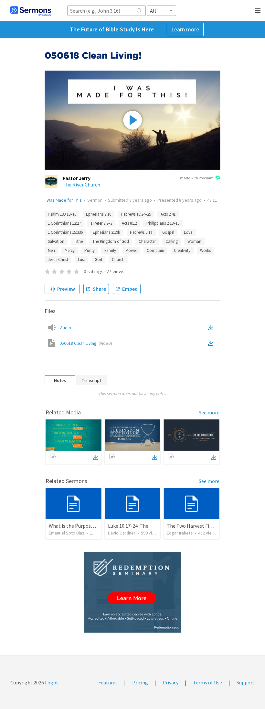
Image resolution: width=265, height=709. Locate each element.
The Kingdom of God (110, 241)
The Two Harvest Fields (192, 526)
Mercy (70, 250)
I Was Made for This (63, 200)
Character (147, 241)
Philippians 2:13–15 (162, 223)
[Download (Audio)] (212, 327)
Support (246, 682)
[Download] (95, 457)
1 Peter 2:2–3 (101, 223)
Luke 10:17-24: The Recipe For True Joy (150, 526)
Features (108, 682)
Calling (171, 241)
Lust (81, 259)
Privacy (170, 682)
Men (51, 250)
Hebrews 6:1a (141, 232)
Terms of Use (207, 682)
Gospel (168, 232)
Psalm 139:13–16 (62, 214)
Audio (65, 328)
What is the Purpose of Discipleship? (89, 526)
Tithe (78, 241)
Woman (194, 241)
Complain (155, 250)
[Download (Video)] (212, 343)
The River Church (81, 184)
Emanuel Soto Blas (66, 533)
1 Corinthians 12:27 (64, 223)
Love (188, 232)
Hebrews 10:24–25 (136, 214)
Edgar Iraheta (180, 533)
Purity (89, 250)
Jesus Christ (58, 259)
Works (205, 250)
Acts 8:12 (129, 223)
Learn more (185, 29)
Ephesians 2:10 (98, 214)
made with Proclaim (197, 177)
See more (209, 412)
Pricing (140, 682)
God (98, 259)
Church (118, 259)
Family (110, 250)
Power (131, 250)
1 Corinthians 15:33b (65, 232)
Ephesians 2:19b (106, 232)
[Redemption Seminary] (132, 592)
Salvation (56, 241)
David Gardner (121, 533)
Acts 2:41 (168, 214)
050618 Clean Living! (85, 343)
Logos (51, 682)
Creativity (182, 250)
